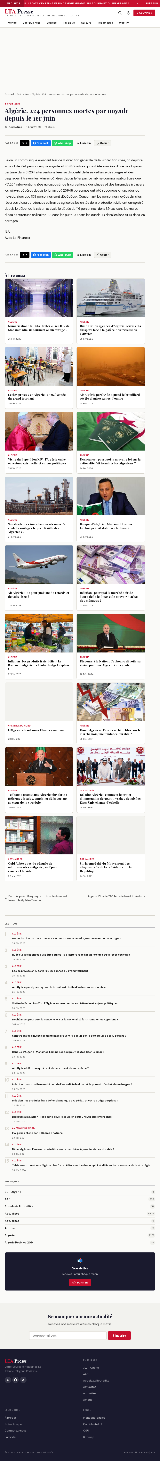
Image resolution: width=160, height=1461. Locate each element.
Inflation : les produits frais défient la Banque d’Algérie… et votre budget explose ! (65, 1100)
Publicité (10, 1437)
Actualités (12, 104)
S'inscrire (119, 1335)
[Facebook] (15, 1380)
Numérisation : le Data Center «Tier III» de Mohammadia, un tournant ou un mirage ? (65, 3)
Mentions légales (94, 1418)
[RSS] (23, 1380)
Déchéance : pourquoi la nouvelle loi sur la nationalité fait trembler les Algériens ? (65, 1019)
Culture (86, 22)
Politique (69, 22)
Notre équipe (13, 1424)
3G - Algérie (13, 1192)
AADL (8, 1199)
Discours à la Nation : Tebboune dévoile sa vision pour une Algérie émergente (62, 1116)
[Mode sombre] (128, 13)
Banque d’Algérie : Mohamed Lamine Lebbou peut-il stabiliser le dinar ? (58, 1052)
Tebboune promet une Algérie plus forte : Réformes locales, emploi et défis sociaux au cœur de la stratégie (81, 1165)
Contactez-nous (15, 1430)
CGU (86, 1430)
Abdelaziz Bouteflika (19, 1206)
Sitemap (88, 1437)
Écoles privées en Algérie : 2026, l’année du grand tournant (50, 971)
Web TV (124, 22)
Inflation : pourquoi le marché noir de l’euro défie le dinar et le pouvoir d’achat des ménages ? (72, 1084)
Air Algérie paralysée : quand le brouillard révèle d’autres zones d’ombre (59, 987)
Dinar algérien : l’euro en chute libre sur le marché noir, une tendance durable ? (63, 1149)
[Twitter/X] (8, 1380)
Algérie (10, 1235)
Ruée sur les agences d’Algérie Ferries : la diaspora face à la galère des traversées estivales (71, 954)
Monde (12, 22)
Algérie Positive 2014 (19, 1242)
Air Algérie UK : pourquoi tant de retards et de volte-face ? (50, 1068)
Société (52, 22)
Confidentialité (92, 1424)
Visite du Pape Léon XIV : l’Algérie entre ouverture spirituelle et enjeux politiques (64, 1003)
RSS (153, 1452)
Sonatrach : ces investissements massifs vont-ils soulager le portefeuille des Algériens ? (69, 1035)
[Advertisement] (80, 56)
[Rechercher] (120, 13)
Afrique (10, 1228)
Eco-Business (31, 22)
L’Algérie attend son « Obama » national (37, 1133)
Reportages (105, 22)
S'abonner (144, 12)
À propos (11, 1418)
